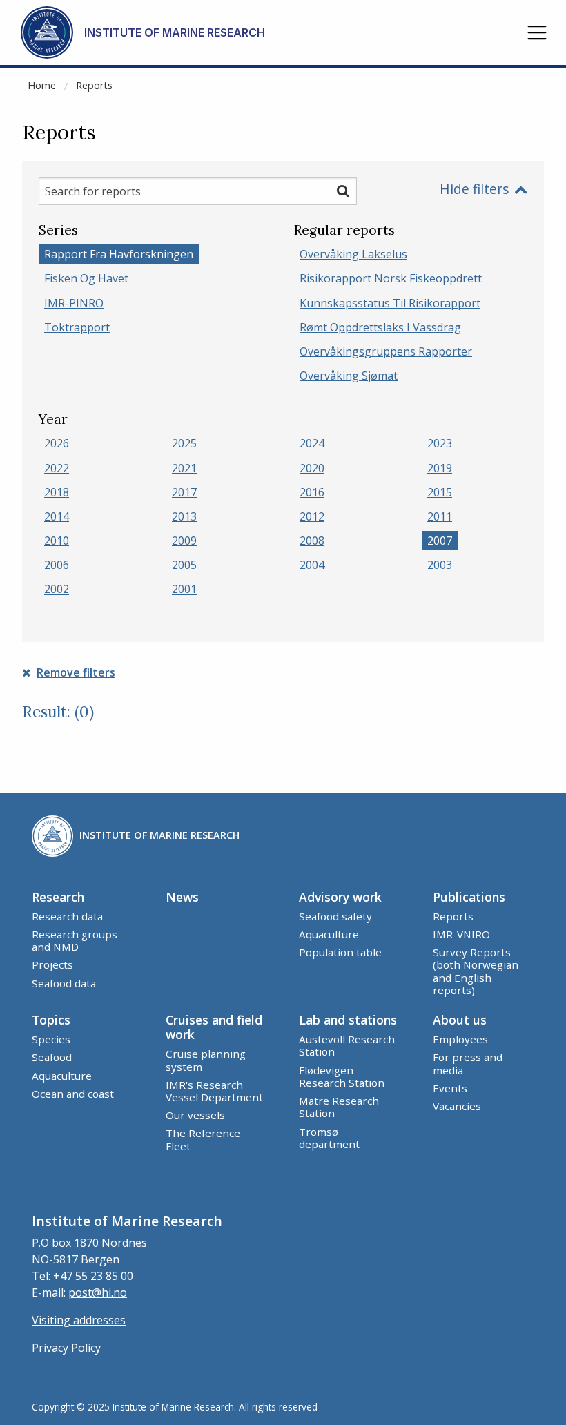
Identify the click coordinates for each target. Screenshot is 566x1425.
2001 (184, 589)
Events (450, 1088)
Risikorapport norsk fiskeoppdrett (391, 279)
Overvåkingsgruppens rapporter (386, 351)
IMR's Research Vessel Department (214, 1091)
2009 (184, 540)
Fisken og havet (86, 279)
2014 (56, 516)
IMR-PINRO (74, 303)
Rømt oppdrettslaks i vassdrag (380, 327)
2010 (56, 540)
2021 (184, 468)
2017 (184, 492)
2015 (439, 492)
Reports (94, 85)
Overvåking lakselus (353, 254)
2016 (312, 492)
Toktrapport (77, 327)
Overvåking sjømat (349, 375)
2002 (56, 589)
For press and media (467, 1063)
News (182, 897)
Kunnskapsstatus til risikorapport (390, 303)
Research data (67, 916)
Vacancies (457, 1106)
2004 (312, 564)
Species (51, 1039)
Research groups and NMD (74, 940)
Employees (460, 1039)
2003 (439, 564)
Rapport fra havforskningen (118, 254)
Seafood (52, 1057)
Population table (340, 952)
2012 (312, 516)
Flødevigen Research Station (341, 1076)
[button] (537, 32)
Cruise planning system (206, 1060)
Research (58, 897)
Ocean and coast (73, 1094)
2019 (439, 468)
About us (460, 1019)
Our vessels (195, 1115)
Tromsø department (329, 1138)
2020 (312, 468)
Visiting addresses (79, 1320)
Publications (469, 897)
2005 (184, 564)
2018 (56, 492)
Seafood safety (335, 916)
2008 (312, 540)
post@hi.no (97, 1292)
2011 (439, 516)
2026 (56, 444)
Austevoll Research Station (347, 1045)
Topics (51, 1019)
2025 (184, 444)
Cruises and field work (214, 1027)
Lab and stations (348, 1019)
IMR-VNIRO (461, 934)
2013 (184, 516)
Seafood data (64, 983)
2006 (56, 564)
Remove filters (76, 672)
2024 (312, 444)
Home (42, 85)
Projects (52, 964)
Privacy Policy (66, 1347)
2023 (439, 444)
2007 (439, 540)
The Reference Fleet (203, 1139)
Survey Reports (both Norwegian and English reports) (475, 971)
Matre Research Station (339, 1107)
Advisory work (340, 897)
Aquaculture (329, 934)
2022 (56, 468)
